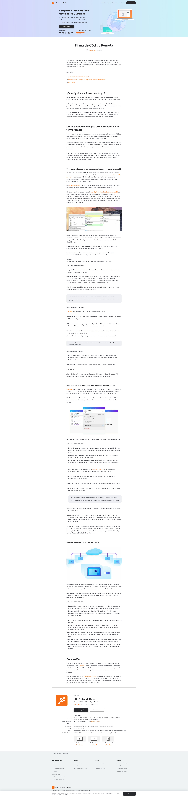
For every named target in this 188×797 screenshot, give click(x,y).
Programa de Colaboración (80, 768)
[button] (103, 2)
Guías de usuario (99, 763)
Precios (54, 763)
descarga (101, 469)
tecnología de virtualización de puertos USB (104, 192)
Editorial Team (92, 50)
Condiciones (120, 765)
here (60, 794)
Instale (70, 312)
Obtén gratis (131, 2)
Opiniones (54, 771)
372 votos (88, 30)
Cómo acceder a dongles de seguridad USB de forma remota (86, 79)
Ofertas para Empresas (58, 768)
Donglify (81, 665)
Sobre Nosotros (78, 763)
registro (94, 469)
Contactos (76, 765)
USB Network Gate (75, 185)
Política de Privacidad (122, 763)
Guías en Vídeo (56, 774)
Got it (129, 793)
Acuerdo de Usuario (122, 768)
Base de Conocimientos (58, 779)
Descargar (54, 765)
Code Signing (65, 753)
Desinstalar (98, 765)
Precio (122, 2)
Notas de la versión (95, 721)
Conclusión (71, 82)
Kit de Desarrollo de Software (59, 777)
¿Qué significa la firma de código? (78, 77)
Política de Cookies (122, 771)
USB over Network (56, 753)
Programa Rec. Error (100, 768)
